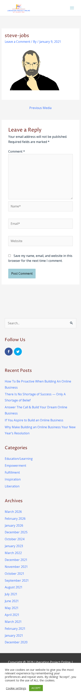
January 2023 (14, 546)
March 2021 (13, 622)
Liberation (12, 486)
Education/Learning (19, 458)
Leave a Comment (17, 41)
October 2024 (14, 539)
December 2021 (16, 560)
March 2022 (13, 553)
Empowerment (15, 465)
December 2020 (16, 642)
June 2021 (12, 601)
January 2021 (14, 635)
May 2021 (12, 608)
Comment (16, 151)
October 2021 (14, 573)
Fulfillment (12, 472)
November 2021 (16, 567)
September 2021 (17, 580)
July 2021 (11, 594)
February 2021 (15, 628)
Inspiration (13, 479)
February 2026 (15, 518)
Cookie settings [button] (16, 688)
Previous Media (40, 108)
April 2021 (12, 615)
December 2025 (16, 532)
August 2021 (14, 587)
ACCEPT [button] (35, 688)
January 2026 (14, 525)
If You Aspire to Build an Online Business (34, 420)
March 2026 (13, 511)
